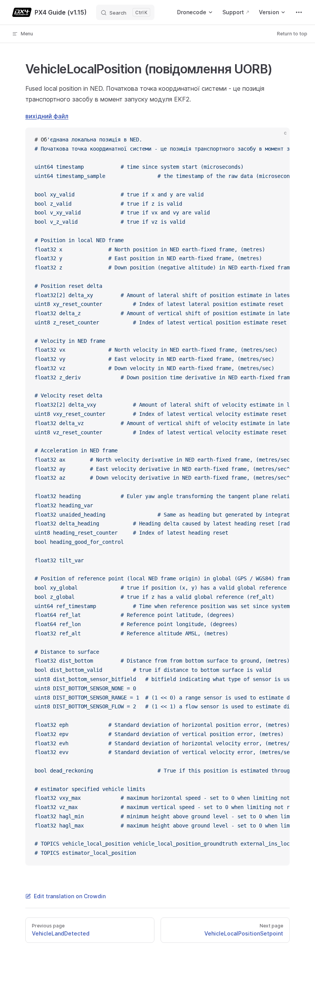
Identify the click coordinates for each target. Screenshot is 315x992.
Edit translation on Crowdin (70, 896)
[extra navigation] (298, 12)
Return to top (292, 34)
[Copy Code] (277, 140)
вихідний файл (46, 116)
